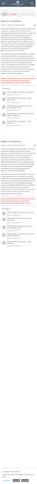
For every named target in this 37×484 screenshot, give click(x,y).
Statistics (13, 14)
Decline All (25, 480)
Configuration (7, 480)
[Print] (35, 25)
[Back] (1, 135)
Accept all (16, 480)
